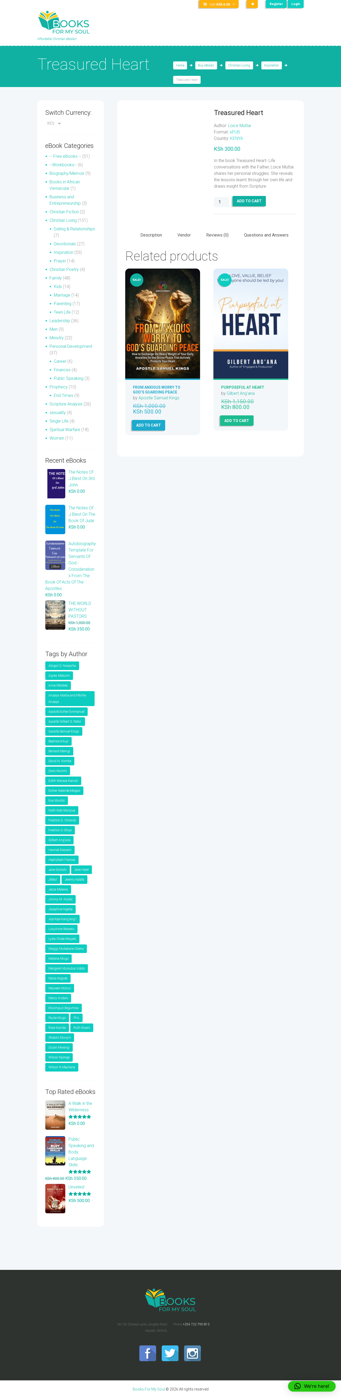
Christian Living (239, 65)
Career (60, 361)
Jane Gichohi (57, 870)
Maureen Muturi (59, 988)
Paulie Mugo (57, 1018)
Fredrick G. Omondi (62, 820)
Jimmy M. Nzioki (60, 899)
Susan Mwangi (59, 1047)
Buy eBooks (206, 65)
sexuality (58, 412)
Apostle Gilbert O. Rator (65, 721)
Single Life (59, 421)
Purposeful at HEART (242, 387)
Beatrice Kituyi (58, 741)
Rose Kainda (57, 1028)
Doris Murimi (57, 771)
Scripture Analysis (66, 404)
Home (180, 65)
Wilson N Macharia (61, 1067)
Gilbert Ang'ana (241, 393)
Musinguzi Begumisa (63, 1008)
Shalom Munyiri (59, 1037)
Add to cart (249, 201)
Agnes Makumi (59, 676)
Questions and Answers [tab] (266, 235)
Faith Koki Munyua (61, 810)
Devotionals (65, 243)
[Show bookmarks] (252, 4)
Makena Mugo (58, 958)
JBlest (52, 879)
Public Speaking (68, 378)
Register (276, 4)
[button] (312, 1386)
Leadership (60, 320)
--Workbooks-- (63, 164)
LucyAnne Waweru (61, 929)
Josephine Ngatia (60, 909)
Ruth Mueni (82, 1028)
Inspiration (271, 65)
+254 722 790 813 (196, 1324)
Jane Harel (81, 870)
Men (54, 329)
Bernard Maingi (59, 751)
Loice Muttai (239, 125)
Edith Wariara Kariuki (63, 781)
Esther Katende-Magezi (64, 791)
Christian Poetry (64, 269)
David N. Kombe (59, 761)
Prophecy (59, 386)
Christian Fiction (64, 211)
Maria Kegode (57, 978)
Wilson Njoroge (59, 1057)
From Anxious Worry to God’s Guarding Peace (156, 389)
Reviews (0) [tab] (217, 235)
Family (56, 278)
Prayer (60, 260)
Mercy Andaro (58, 998)
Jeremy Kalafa (74, 879)
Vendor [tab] (184, 235)
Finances (62, 369)
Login (295, 4)
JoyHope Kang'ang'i (62, 919)
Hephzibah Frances (61, 860)
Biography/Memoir (67, 173)
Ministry (57, 337)
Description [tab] (151, 235)
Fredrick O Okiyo (60, 830)
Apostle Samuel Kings (159, 397)
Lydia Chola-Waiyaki (62, 939)
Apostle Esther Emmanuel (66, 712)
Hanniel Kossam (59, 850)
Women (57, 438)
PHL (76, 1018)
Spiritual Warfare (65, 429)
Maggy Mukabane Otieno (66, 949)
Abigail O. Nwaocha (62, 666)
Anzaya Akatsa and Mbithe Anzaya (67, 699)
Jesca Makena (58, 889)
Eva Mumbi (56, 800)
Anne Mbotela (58, 685)
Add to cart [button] (148, 425)
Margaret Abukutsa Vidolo (66, 968)
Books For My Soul (149, 1389)
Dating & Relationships (74, 228)
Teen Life (62, 312)
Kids (58, 286)
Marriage (62, 295)
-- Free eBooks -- (65, 156)
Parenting (62, 303)
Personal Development (71, 346)
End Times (63, 395)
